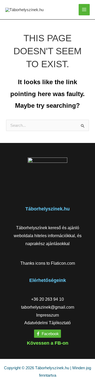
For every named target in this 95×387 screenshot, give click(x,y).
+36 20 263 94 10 (47, 299)
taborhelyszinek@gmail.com (47, 307)
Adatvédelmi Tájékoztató (47, 323)
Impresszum (47, 315)
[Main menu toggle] (84, 9)
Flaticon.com (63, 263)
